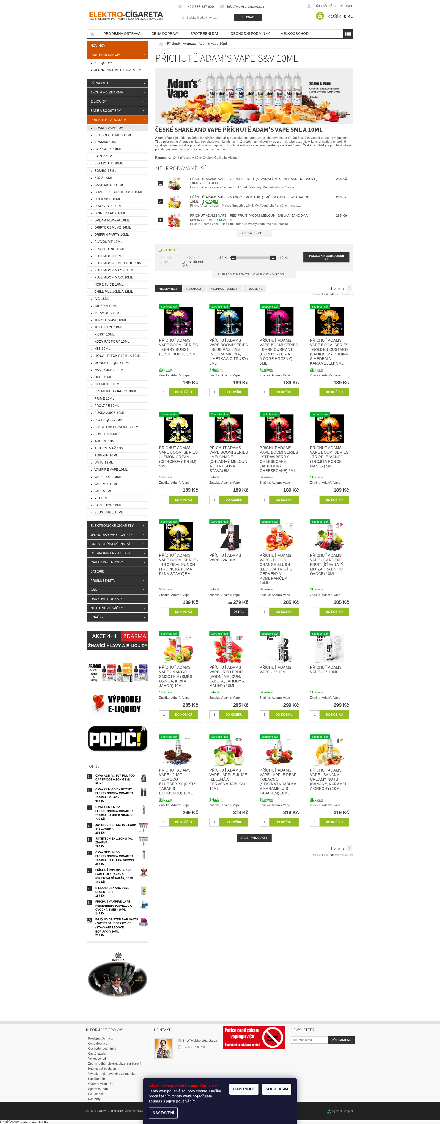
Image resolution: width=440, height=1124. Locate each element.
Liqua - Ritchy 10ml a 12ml (117, 355)
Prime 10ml (104, 398)
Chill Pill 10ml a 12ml (113, 291)
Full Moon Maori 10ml (114, 270)
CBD (94, 590)
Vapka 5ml (103, 491)
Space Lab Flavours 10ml (117, 427)
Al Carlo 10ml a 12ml (113, 135)
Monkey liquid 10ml (112, 363)
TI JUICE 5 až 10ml (110, 448)
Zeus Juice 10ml (108, 512)
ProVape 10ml (106, 405)
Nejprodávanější (224, 288)
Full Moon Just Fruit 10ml (119, 263)
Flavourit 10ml (108, 241)
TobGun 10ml (106, 455)
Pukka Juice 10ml (109, 413)
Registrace (343, 6)
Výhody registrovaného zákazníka (112, 1073)
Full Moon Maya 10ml (113, 277)
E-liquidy (99, 101)
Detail (239, 612)
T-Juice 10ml (105, 441)
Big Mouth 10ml (108, 163)
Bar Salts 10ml (108, 149)
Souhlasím (277, 1089)
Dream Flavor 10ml (112, 220)
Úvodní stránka (92, 34)
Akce (167, 257)
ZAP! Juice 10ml (108, 505)
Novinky (98, 45)
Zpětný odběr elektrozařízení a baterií (114, 1063)
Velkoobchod (295, 33)
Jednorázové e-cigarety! (117, 70)
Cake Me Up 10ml (109, 185)
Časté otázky (97, 1053)
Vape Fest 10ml (108, 477)
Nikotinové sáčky (107, 608)
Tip (165, 262)
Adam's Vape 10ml (110, 128)
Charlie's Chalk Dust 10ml (118, 192)
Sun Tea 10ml (106, 434)
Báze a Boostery (106, 110)
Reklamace (96, 1094)
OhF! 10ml (103, 377)
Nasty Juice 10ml (109, 370)
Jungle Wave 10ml (110, 320)
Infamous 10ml (107, 313)
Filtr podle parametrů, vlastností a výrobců (252, 274)
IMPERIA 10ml (105, 306)
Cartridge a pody (107, 562)
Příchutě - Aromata (108, 120)
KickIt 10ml (104, 334)
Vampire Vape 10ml (111, 469)
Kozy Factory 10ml (111, 341)
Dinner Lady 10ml (110, 213)
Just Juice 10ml (108, 327)
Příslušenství (103, 580)
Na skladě (171, 250)
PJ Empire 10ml (107, 384)
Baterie (97, 571)
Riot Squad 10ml (109, 420)
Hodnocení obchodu (102, 1068)
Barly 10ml (104, 156)
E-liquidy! (103, 63)
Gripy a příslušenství (110, 544)
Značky (97, 617)
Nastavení (163, 1113)
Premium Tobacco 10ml (115, 391)
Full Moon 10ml (108, 256)
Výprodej (99, 83)
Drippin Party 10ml (111, 234)
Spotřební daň (205, 33)
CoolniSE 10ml (107, 199)
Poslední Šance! (105, 55)
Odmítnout (244, 1089)
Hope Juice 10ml (109, 284)
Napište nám (97, 1078)
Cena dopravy (165, 33)
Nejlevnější (168, 288)
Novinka (193, 257)
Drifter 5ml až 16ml (112, 227)
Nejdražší (194, 288)
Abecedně (255, 288)
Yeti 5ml (102, 498)
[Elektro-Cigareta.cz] (131, 14)
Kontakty (94, 1099)
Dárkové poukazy (107, 599)
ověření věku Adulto (34, 1122)
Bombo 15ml (105, 170)
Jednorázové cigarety (112, 535)
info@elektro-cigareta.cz (200, 1040)
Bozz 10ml (103, 178)
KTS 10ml (102, 348)
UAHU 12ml (103, 462)
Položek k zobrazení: (326, 257)
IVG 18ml (102, 298)
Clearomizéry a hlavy (111, 553)
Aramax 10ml (106, 142)
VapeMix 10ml (106, 484)
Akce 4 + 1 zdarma (107, 92)
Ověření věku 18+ (100, 1084)
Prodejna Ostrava (122, 33)
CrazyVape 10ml (108, 206)
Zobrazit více (252, 233)
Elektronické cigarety (112, 525)
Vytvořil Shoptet (342, 1111)
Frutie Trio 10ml (109, 249)
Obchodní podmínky (250, 33)
